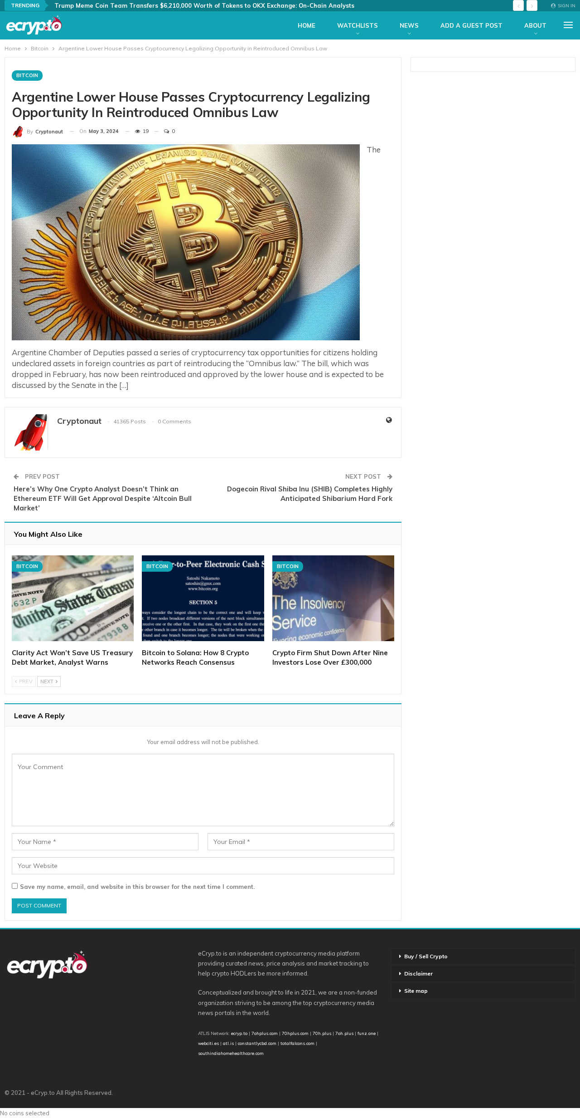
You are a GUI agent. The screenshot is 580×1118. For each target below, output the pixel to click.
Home (306, 25)
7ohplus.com (264, 1033)
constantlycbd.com (257, 1043)
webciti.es (208, 1043)
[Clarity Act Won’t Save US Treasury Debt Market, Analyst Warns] (73, 598)
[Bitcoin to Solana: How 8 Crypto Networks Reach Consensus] (203, 598)
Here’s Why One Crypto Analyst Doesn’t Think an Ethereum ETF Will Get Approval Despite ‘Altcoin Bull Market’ (103, 498)
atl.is (228, 1043)
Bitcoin (27, 75)
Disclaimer (418, 973)
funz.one (366, 1033)
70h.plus (321, 1033)
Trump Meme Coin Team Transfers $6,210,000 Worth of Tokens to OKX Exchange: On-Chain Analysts (204, 5)
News (409, 25)
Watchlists (357, 25)
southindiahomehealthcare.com (231, 1053)
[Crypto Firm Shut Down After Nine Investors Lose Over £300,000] (333, 598)
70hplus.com (295, 1033)
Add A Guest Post (471, 25)
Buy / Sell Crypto (426, 956)
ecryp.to (239, 1033)
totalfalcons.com (297, 1043)
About (535, 25)
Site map (416, 990)
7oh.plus (344, 1033)
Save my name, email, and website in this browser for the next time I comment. (137, 886)
